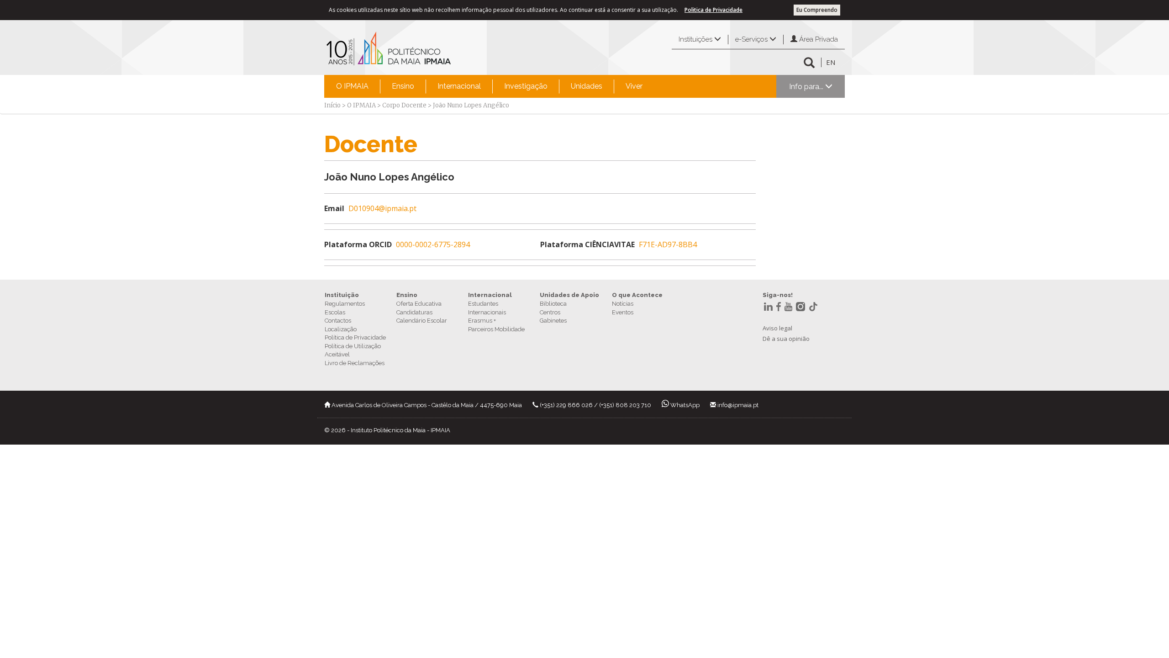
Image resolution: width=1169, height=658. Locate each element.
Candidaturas (414, 312)
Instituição (342, 295)
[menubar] (489, 86)
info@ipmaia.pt (737, 405)
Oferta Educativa (419, 303)
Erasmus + (482, 320)
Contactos (338, 320)
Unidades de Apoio (569, 295)
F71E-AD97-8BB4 (668, 244)
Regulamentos (345, 303)
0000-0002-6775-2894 (433, 244)
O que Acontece (637, 295)
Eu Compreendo (816, 10)
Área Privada (817, 39)
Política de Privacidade (355, 337)
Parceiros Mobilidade (496, 329)
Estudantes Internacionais (487, 308)
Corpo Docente (404, 105)
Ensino (403, 86)
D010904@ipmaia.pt (382, 208)
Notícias (622, 303)
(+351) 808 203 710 (625, 405)
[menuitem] (352, 86)
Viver (634, 86)
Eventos (622, 312)
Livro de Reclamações (354, 363)
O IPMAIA (352, 86)
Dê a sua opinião (786, 338)
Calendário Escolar (421, 320)
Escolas (335, 312)
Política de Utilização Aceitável (353, 350)
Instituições (696, 39)
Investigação (526, 86)
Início (332, 105)
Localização (341, 329)
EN (830, 62)
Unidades (586, 86)
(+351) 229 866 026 (566, 405)
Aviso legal (777, 328)
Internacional (459, 86)
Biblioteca (553, 303)
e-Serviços (752, 39)
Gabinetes (553, 320)
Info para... (807, 86)
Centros (550, 312)
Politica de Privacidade (713, 10)
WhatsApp (685, 405)
